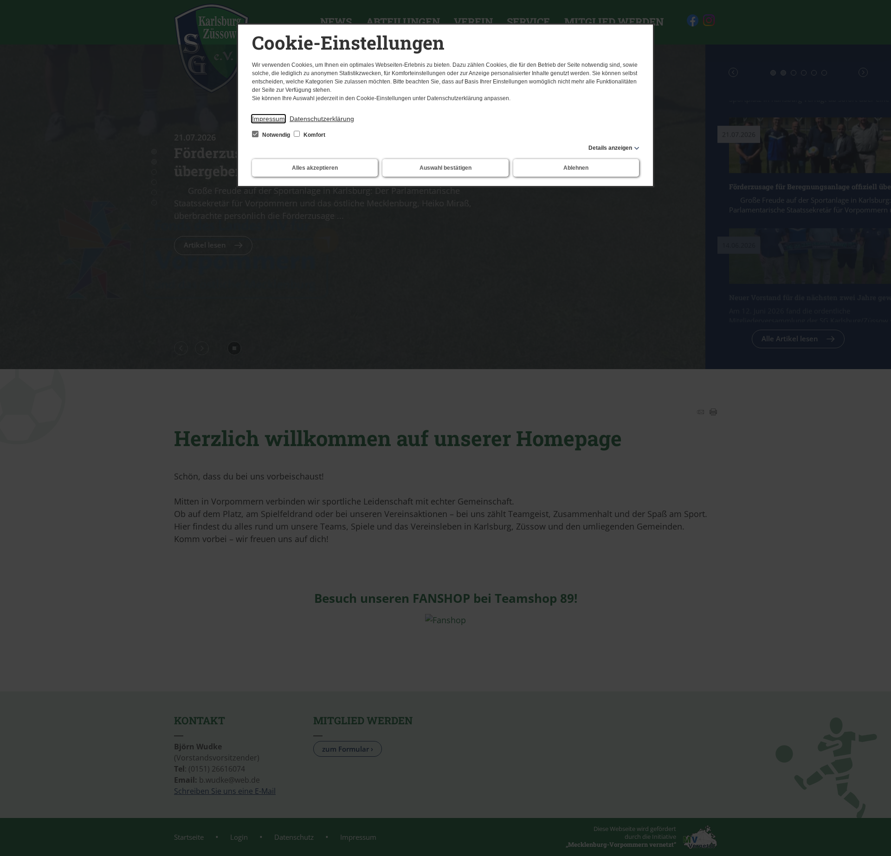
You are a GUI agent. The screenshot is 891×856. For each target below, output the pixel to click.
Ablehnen (575, 168)
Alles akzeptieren (315, 168)
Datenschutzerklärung (322, 118)
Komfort (313, 135)
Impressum (268, 118)
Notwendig (276, 135)
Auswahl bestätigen (445, 168)
